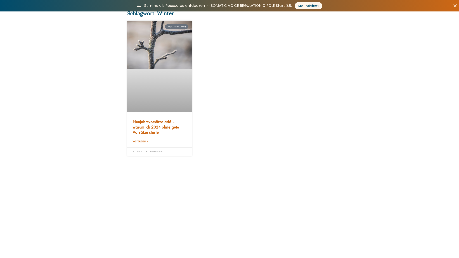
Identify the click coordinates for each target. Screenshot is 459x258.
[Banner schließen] (455, 6)
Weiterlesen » (140, 141)
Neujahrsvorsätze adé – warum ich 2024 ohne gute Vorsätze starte (156, 127)
